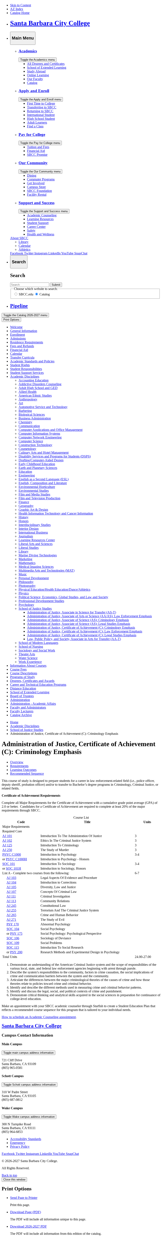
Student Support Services (27, 372)
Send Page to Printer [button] (23, 1197)
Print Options (11, 319)
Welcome (16, 327)
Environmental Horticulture (37, 487)
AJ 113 (11, 901)
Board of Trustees (22, 696)
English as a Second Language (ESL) (44, 479)
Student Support (38, 223)
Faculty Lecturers (21, 711)
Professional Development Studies (41, 601)
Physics (24, 593)
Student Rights (20, 365)
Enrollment (17, 334)
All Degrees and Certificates (46, 64)
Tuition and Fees (38, 147)
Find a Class (35, 126)
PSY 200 (16, 952)
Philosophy (26, 582)
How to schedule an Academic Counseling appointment (39, 1017)
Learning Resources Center (37, 540)
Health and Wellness (40, 234)
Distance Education (23, 688)
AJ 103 (11, 878)
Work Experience (30, 662)
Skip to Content (20, 5)
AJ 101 (7, 836)
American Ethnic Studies (35, 395)
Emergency (17, 1143)
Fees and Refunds (22, 346)
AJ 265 (11, 915)
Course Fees (18, 669)
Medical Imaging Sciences (36, 566)
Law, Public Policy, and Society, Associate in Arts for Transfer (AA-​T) (74, 639)
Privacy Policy (20, 1146)
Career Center (36, 226)
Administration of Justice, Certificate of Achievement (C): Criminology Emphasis (81, 627)
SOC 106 (13, 938)
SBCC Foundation (39, 191)
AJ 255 (11, 910)
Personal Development (34, 578)
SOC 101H (13, 868)
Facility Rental (36, 194)
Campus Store (36, 187)
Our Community (33, 163)
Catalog (32, 83)
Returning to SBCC (40, 111)
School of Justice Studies (35, 608)
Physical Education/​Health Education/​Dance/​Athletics (54, 589)
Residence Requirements (26, 342)
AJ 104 (11, 882)
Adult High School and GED (38, 388)
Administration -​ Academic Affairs (33, 703)
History (23, 517)
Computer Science (31, 441)
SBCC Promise (37, 154)
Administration (20, 700)
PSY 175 (16, 933)
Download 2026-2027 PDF (28, 1226)
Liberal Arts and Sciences (36, 544)
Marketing (25, 559)
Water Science (28, 658)
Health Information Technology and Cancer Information (56, 513)
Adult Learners (37, 122)
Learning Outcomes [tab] (23, 770)
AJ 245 (11, 905)
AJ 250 (7, 850)
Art (21, 403)
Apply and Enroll (34, 91)
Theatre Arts (27, 654)
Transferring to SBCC (41, 107)
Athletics (24, 249)
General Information (23, 331)
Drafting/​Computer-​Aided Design (41, 460)
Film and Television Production (39, 498)
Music (23, 574)
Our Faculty (35, 79)
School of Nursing (31, 646)
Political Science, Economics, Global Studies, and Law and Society (63, 597)
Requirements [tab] (19, 766)
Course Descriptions (23, 673)
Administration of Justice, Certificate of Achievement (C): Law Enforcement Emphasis (84, 631)
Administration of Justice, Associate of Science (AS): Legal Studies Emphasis (78, 624)
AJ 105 (11, 887)
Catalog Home (20, 13)
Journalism (26, 536)
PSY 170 (13, 924)
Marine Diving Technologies (38, 555)
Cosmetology (27, 449)
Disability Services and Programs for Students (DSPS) (55, 456)
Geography (26, 506)
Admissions (18, 338)
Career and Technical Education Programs (38, 684)
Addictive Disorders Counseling (40, 384)
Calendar (25, 245)
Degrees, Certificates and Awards (32, 681)
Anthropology (28, 399)
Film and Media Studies (34, 494)
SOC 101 (8, 864)
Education (25, 471)
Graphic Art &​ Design (33, 509)
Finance (24, 502)
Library (23, 242)
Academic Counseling (42, 215)
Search (17, 275)
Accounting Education (34, 380)
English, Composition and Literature (43, 483)
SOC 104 (13, 929)
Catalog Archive (21, 715)
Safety (31, 230)
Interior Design (29, 528)
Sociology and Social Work (37, 650)
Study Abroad (36, 71)
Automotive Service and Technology (43, 407)
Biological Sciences (32, 414)
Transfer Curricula (22, 357)
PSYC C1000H (16, 859)
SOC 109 (13, 943)
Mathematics (27, 563)
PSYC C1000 (11, 854)
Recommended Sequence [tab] (27, 773)
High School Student (41, 118)
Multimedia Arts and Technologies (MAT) (46, 570)
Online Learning (38, 75)
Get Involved (36, 183)
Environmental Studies (34, 490)
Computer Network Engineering (40, 437)
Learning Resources (40, 219)
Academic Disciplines (24, 376)
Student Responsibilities (26, 369)
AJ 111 (11, 896)
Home (14, 722)
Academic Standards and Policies (32, 361)
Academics (28, 51)
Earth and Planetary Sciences (38, 468)
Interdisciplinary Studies (35, 525)
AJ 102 (7, 840)
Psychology (26, 605)
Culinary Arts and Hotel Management (44, 452)
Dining (31, 175)
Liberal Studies (29, 547)
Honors (23, 521)
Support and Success (36, 203)
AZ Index (16, 9)
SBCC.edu (25, 294)
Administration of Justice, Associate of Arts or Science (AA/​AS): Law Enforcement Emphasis (89, 616)
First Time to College (41, 103)
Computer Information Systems (39, 433)
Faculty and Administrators (28, 707)
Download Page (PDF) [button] (25, 1212)
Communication (29, 426)
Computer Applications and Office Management (50, 430)
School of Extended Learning (46, 67)
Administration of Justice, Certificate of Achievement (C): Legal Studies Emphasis (81, 635)
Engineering (27, 475)
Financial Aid (36, 151)
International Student (41, 115)
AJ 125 (7, 845)
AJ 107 (11, 891)
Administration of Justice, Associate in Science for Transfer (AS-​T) (71, 612)
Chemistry (25, 422)
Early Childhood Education (37, 464)
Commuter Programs (41, 179)
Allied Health (27, 391)
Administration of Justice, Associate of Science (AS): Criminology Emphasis (78, 620)
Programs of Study (22, 677)
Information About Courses (28, 665)
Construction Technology (35, 445)
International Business (33, 532)
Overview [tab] (16, 762)
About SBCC (19, 238)
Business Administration (35, 418)
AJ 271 (11, 919)
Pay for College (32, 134)
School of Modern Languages (38, 643)
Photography (27, 585)
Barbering (25, 411)
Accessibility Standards (25, 1139)
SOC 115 (13, 947)
